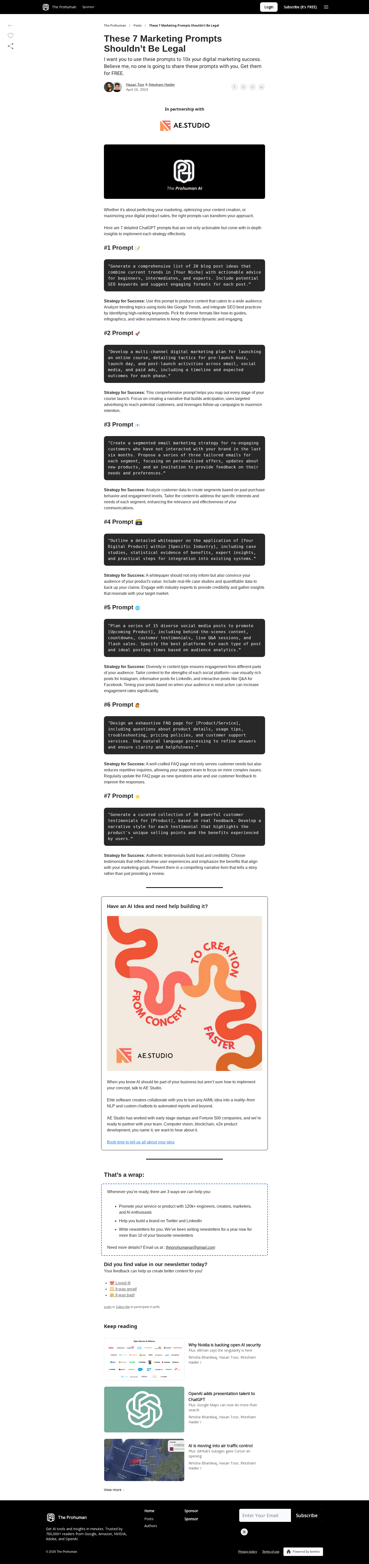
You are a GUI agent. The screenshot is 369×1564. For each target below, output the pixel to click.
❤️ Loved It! (120, 1283)
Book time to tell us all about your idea (140, 1142)
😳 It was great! (123, 1289)
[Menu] (326, 6)
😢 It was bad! (122, 1295)
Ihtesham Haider (162, 85)
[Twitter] (244, 1531)
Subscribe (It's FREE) (300, 7)
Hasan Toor (135, 85)
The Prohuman (115, 26)
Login (268, 7)
